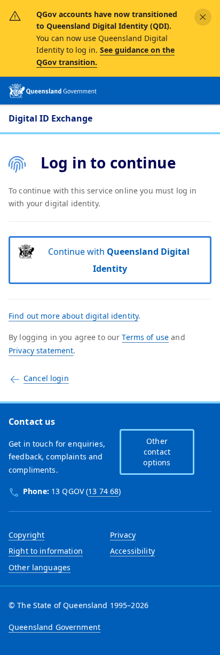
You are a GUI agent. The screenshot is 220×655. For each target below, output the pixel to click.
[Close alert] (202, 17)
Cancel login (46, 378)
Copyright (26, 535)
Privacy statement (41, 350)
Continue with (119, 260)
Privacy (123, 535)
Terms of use (145, 337)
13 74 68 (103, 491)
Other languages (39, 567)
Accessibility (132, 551)
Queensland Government (54, 627)
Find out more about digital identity (73, 316)
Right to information (46, 551)
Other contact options (156, 451)
